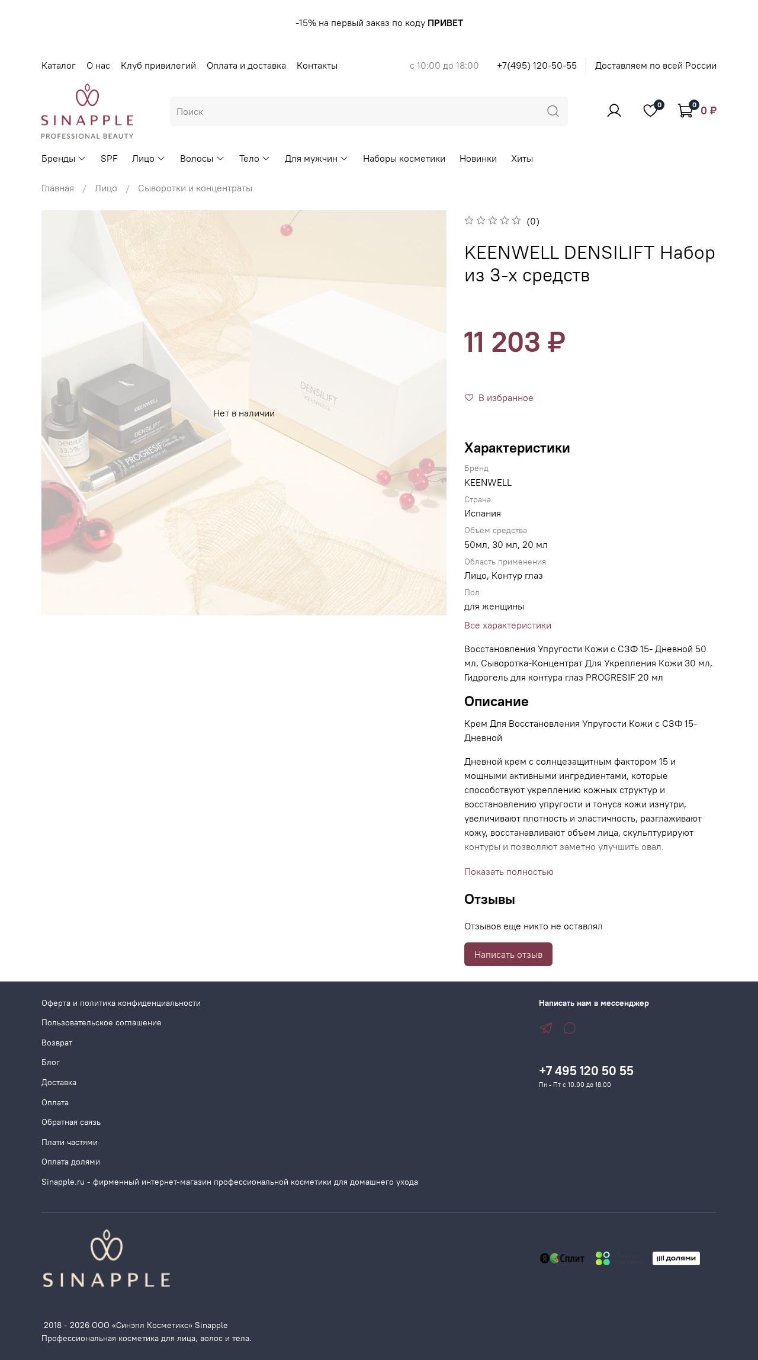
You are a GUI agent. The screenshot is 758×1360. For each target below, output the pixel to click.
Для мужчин (311, 158)
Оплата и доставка (246, 65)
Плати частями (69, 1142)
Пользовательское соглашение (101, 1022)
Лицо (143, 158)
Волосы (196, 158)
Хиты (522, 158)
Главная (57, 188)
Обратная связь (71, 1122)
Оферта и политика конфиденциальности (121, 1002)
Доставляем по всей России (656, 65)
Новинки (478, 158)
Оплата (55, 1102)
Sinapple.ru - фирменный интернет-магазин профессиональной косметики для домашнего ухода (229, 1181)
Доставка (58, 1082)
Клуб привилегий (158, 65)
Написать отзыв (508, 954)
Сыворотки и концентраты (195, 188)
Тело (249, 158)
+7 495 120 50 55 (586, 1071)
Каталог (58, 65)
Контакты (317, 65)
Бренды (58, 158)
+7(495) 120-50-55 (537, 65)
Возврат (56, 1042)
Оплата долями (70, 1161)
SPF (109, 158)
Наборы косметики (404, 158)
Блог (50, 1062)
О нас (98, 65)
